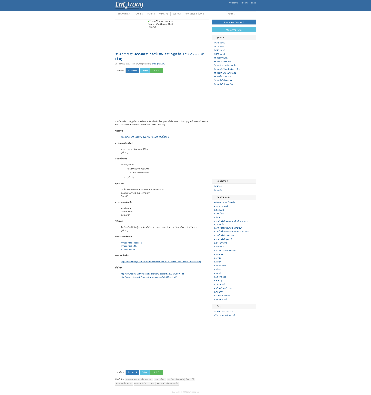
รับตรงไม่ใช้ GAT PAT (224, 80)
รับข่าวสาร (233, 3)
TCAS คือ (138, 14)
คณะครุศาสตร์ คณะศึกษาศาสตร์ (139, 379)
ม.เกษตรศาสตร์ (221, 206)
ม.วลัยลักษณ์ (219, 284)
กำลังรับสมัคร (124, 14)
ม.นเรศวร (218, 254)
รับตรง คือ (163, 14)
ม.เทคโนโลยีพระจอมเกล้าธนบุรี (228, 228)
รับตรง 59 (190, 379)
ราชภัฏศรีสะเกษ (158, 64)
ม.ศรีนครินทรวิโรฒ (223, 288)
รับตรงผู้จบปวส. (221, 58)
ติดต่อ (253, 3)
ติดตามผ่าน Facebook (234, 22)
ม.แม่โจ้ (217, 273)
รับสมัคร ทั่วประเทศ (124, 384)
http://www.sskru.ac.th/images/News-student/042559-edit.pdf (149, 277)
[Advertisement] (139, 97)
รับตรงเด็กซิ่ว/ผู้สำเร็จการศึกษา (227, 69)
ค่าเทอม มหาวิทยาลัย (223, 311)
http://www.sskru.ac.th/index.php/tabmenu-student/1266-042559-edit (152, 274)
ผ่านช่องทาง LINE (129, 246)
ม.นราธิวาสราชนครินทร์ (225, 250)
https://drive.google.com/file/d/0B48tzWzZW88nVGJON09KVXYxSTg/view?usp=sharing (161, 261)
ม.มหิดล (217, 269)
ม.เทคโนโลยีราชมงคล (224, 235)
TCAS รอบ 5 (219, 54)
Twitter (217, 321)
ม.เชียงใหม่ (219, 213)
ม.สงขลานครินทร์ (222, 295)
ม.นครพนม (219, 247)
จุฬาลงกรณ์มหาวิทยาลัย (224, 202)
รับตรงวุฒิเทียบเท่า (222, 61)
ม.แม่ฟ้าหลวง (220, 277)
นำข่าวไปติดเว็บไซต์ (195, 14)
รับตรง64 (177, 14)
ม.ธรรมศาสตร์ (220, 243)
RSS (220, 321)
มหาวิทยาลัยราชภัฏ (175, 379)
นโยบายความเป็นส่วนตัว (225, 315)
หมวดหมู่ (244, 3)
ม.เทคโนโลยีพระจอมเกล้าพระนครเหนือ (231, 231)
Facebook (213, 321)
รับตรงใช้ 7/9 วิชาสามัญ (225, 73)
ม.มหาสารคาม (220, 265)
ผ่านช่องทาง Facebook (131, 243)
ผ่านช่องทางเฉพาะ (129, 249)
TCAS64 (151, 14)
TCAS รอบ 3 (219, 50)
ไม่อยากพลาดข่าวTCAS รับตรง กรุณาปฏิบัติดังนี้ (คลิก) (145, 137)
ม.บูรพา (217, 258)
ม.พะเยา (217, 262)
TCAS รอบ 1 (219, 43)
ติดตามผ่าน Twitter (234, 30)
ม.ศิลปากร (218, 292)
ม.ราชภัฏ (218, 280)
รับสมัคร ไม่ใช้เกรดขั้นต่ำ (167, 384)
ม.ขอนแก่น (219, 210)
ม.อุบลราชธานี (220, 299)
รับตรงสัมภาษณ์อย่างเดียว (225, 65)
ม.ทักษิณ (218, 217)
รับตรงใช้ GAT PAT (222, 76)
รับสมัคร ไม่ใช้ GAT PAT (144, 384)
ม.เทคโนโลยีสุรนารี (223, 239)
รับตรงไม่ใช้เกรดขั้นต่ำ (224, 84)
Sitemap (224, 321)
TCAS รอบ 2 (219, 46)
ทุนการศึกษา (160, 379)
